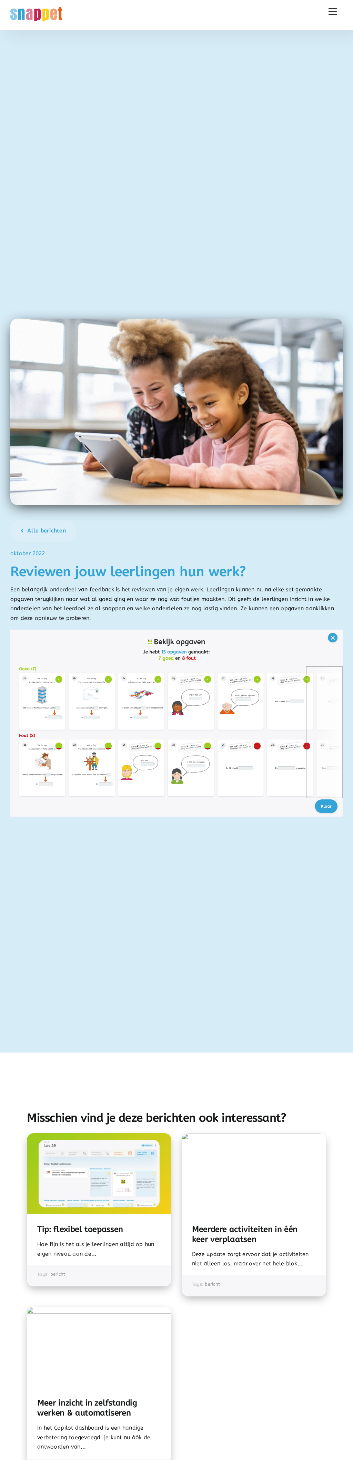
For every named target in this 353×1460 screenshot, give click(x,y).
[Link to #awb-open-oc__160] (333, 11)
